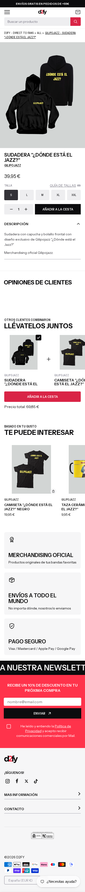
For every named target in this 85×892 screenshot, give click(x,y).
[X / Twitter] (26, 781)
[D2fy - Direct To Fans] (42, 12)
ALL (39, 33)
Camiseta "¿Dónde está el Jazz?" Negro (28, 507)
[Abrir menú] (7, 12)
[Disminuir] (11, 209)
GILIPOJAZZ (12, 165)
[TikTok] (36, 781)
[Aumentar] (26, 209)
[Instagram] (7, 781)
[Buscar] (75, 21)
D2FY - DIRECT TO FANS (19, 33)
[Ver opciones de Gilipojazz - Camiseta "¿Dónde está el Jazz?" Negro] (53, 491)
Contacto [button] (14, 809)
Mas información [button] (21, 795)
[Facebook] (17, 781)
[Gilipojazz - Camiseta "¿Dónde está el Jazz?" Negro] (31, 469)
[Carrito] (78, 12)
